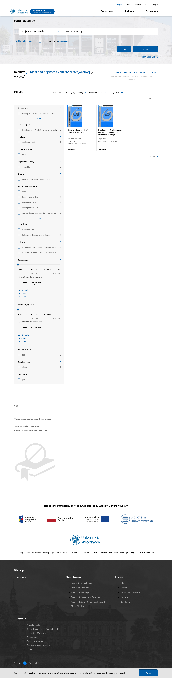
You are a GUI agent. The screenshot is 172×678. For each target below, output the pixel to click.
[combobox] (110, 31)
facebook (33, 663)
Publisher (124, 597)
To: (43, 270)
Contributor (125, 602)
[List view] (121, 92)
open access (63, 41)
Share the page (140, 5)
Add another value (24, 41)
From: (20, 270)
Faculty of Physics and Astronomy (86, 597)
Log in (155, 5)
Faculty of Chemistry (80, 588)
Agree (148, 673)
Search (145, 49)
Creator (123, 588)
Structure (71, 149)
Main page (21, 577)
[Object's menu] (93, 108)
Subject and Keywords (130, 592)
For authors (32, 637)
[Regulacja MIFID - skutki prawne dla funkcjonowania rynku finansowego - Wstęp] (108, 116)
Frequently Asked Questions (39, 645)
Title (122, 583)
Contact (30, 649)
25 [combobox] (102, 93)
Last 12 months (23, 290)
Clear (124, 49)
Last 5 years (22, 297)
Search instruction (150, 57)
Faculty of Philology (80, 592)
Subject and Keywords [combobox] (32, 31)
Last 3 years (22, 293)
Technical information (36, 641)
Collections (107, 11)
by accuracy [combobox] (78, 93)
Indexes (129, 11)
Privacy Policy (123, 673)
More (39, 118)
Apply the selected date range (32, 283)
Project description (35, 625)
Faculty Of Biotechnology (82, 583)
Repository (152, 11)
